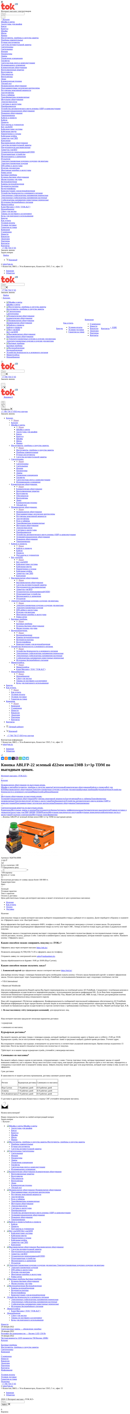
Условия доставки (9, 1377)
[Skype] (23, 758)
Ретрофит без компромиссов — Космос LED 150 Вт (23, 1333)
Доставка (10, 909)
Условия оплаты (8, 1375)
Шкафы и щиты (23, 429)
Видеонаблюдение (24, 635)
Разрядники (6, 810)
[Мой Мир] (9, 758)
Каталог (14, 423)
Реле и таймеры (84, 799)
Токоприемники (82, 803)
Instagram (10, 271)
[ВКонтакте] (2, 758)
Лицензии (5, 1363)
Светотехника (22, 464)
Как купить (16, 692)
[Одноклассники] (6, 758)
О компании (6, 1356)
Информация (6, 1370)
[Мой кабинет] (2, 382)
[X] (13, 758)
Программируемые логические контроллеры (34, 803)
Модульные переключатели (91, 812)
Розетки (45, 812)
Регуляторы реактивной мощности (50, 799)
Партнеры (5, 1365)
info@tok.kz (8, 264)
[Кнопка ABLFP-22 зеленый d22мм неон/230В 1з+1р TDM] (29, 855)
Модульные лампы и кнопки (23, 810)
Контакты (5, 1368)
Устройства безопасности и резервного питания (37, 651)
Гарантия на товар (9, 1379)
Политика (5, 1381)
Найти (4, 1404)
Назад (16, 420)
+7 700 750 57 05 (9, 248)
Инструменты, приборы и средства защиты (35, 450)
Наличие (10, 902)
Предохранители (43, 810)
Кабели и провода (24, 548)
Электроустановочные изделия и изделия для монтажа (39, 605)
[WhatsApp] (20, 758)
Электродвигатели (22, 801)
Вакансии (5, 1361)
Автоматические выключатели (97, 810)
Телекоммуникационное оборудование (18, 799)
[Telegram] (27, 758)
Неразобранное (22, 676)
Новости (5, 1324)
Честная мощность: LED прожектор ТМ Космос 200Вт (24, 1338)
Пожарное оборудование (64, 803)
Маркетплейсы (22, 667)
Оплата (9, 907)
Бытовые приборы (24, 624)
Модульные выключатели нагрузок (64, 812)
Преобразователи (58, 801)
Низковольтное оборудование (29, 512)
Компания (15, 706)
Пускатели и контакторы (21, 815)
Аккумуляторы (71, 799)
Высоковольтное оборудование (29, 582)
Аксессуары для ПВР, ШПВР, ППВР (26, 812)
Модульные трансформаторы (45, 815)
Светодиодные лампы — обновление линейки (21, 1329)
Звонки (54, 810)
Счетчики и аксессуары (40, 801)
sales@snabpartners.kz (46, 956)
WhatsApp (10, 273)
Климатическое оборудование (29, 489)
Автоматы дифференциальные (70, 810)
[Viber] (16, 758)
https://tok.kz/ (42, 948)
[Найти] (3, 16)
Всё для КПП (22, 562)
